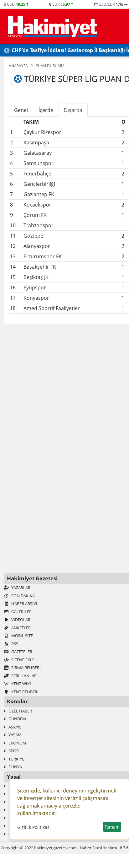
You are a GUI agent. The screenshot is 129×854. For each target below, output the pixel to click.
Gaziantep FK (38, 194)
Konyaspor (36, 297)
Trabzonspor (38, 225)
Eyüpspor (34, 287)
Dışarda (73, 110)
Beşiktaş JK (36, 277)
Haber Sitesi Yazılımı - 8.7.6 (104, 848)
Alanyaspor (36, 246)
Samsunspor (38, 163)
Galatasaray (37, 152)
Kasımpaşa (36, 142)
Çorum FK (35, 215)
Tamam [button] (112, 827)
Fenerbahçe (37, 173)
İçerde (46, 110)
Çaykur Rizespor (42, 132)
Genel (21, 110)
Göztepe (33, 235)
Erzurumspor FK (42, 256)
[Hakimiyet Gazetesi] (51, 26)
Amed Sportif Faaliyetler (51, 308)
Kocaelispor (37, 204)
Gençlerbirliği (39, 183)
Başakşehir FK (39, 266)
